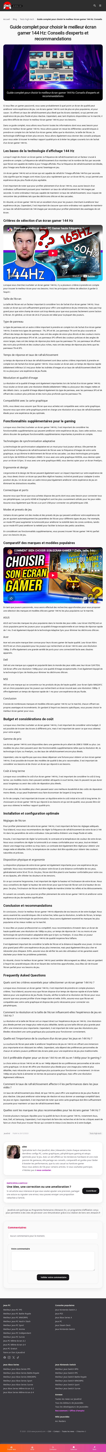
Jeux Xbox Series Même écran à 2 (18, 1388)
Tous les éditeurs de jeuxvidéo (69, 1403)
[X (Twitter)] (13, 1357)
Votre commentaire (20, 1248)
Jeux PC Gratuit (10, 1348)
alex (24, 1146)
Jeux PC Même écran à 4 (14, 1344)
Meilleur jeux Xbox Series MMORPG (19, 1376)
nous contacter (44, 1170)
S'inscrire (80, 1431)
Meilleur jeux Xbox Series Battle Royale (21, 1373)
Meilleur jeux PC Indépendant (17, 1333)
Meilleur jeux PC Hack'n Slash (17, 1321)
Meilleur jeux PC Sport (13, 1325)
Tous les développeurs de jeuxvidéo (71, 1406)
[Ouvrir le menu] (100, 5)
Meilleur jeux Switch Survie (67, 1388)
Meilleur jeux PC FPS (12, 1309)
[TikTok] (18, 1357)
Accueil (6, 19)
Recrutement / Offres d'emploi (69, 1410)
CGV (49, 1431)
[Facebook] (4, 1357)
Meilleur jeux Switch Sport (67, 1384)
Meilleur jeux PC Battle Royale (17, 1313)
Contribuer (91, 1190)
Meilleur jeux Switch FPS (66, 1373)
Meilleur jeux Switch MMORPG (69, 1380)
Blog (15, 19)
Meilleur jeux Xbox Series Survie (18, 1384)
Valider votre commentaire (53, 1277)
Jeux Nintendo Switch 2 (66, 1309)
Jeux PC (58, 1321)
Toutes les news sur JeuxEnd (68, 1399)
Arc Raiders (60, 1421)
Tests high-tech (27, 19)
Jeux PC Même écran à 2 (14, 1340)
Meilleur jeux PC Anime (14, 1329)
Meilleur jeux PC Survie (14, 1337)
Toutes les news (68, 1431)
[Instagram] (9, 1357)
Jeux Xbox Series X (63, 1317)
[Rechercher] (94, 5)
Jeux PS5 (59, 1313)
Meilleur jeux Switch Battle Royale (71, 1376)
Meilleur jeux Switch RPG (66, 1369)
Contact (56, 1431)
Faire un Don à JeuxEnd (14, 1352)
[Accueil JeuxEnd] (12, 5)
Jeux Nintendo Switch (65, 1329)
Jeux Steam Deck (62, 1325)
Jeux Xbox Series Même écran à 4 (18, 1392)
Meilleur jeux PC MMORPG (15, 1317)
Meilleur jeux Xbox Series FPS (16, 1369)
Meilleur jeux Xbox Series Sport (17, 1380)
